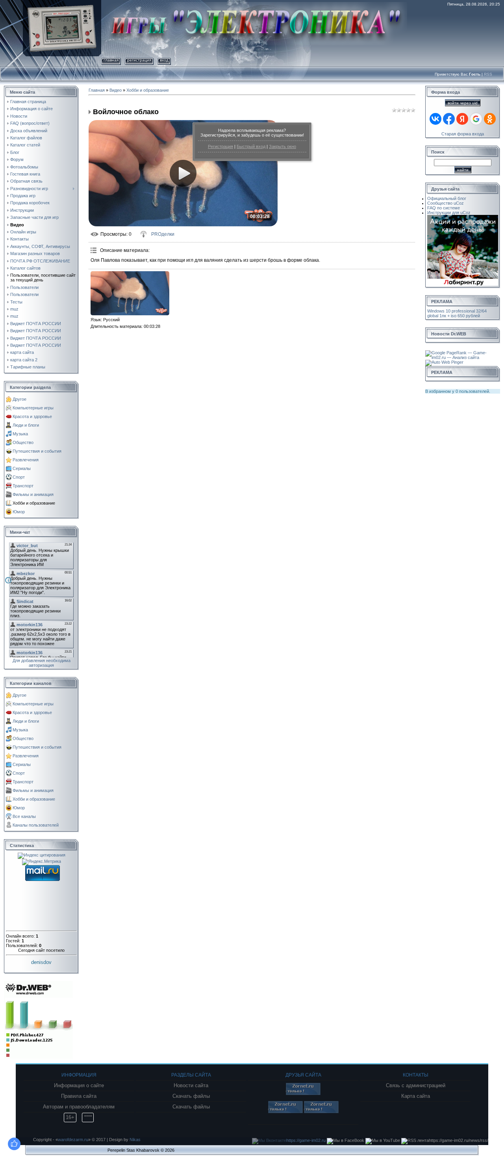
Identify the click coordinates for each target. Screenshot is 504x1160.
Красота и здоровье (32, 416)
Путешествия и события (37, 451)
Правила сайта (78, 1096)
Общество (23, 442)
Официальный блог (446, 198)
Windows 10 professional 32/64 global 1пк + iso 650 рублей (457, 313)
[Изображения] (130, 293)
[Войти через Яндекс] (462, 119)
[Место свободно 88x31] (303, 1093)
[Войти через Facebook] (449, 119)
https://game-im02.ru (306, 1140)
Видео (115, 90)
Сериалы (22, 468)
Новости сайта (191, 1085)
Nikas (135, 1139)
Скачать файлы (191, 1096)
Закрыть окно (282, 146)
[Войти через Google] (476, 119)
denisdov (41, 962)
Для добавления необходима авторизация (41, 663)
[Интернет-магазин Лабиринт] (462, 217)
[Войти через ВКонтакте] (435, 119)
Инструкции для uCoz (449, 212)
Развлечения (26, 459)
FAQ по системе (443, 207)
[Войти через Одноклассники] (490, 119)
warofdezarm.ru (73, 1139)
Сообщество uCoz (445, 203)
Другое (19, 399)
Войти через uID (463, 103)
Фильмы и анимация (33, 494)
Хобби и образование (34, 503)
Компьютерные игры (33, 407)
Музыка (20, 433)
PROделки (162, 234)
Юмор (19, 511)
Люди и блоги (26, 425)
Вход (164, 60)
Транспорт (23, 485)
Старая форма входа (462, 133)
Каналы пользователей (36, 825)
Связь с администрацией (415, 1085)
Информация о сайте (79, 1085)
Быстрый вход (251, 146)
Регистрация (220, 146)
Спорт (19, 477)
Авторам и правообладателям (79, 1107)
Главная (111, 60)
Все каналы (24, 816)
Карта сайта (415, 1096)
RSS (488, 74)
